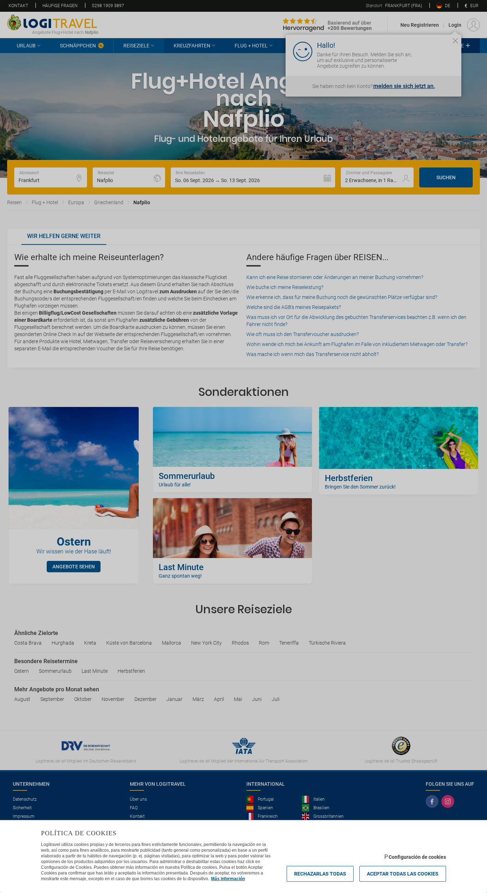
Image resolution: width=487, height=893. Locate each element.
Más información (228, 878)
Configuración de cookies (417, 857)
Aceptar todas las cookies (403, 874)
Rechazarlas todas (320, 874)
